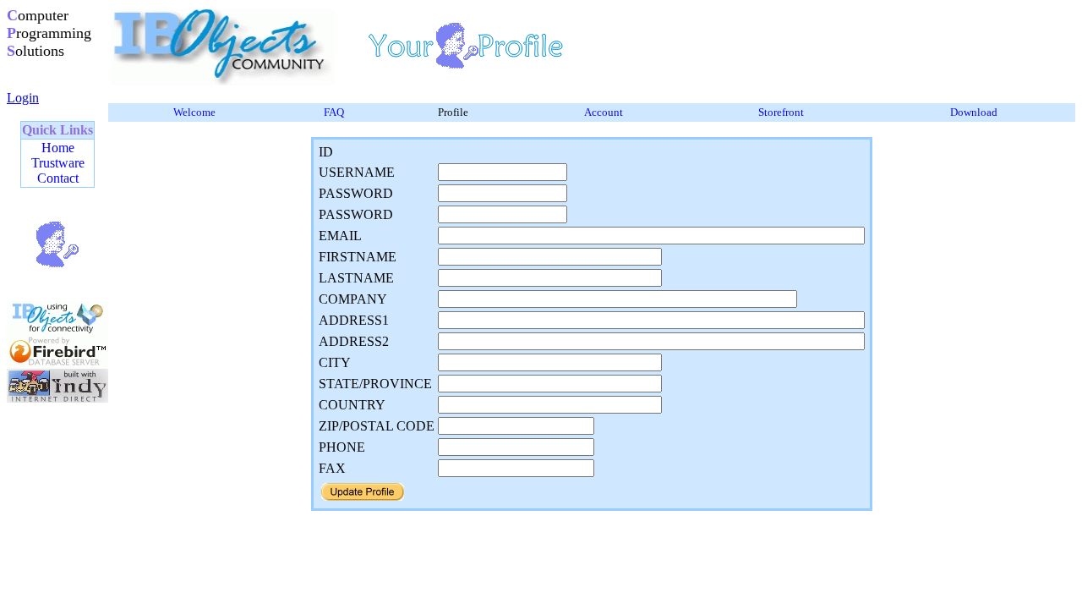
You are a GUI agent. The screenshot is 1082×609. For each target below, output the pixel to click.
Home (57, 147)
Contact (58, 178)
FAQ (334, 112)
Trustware (58, 163)
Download (973, 112)
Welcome (194, 112)
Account (603, 112)
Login (23, 98)
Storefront (781, 112)
